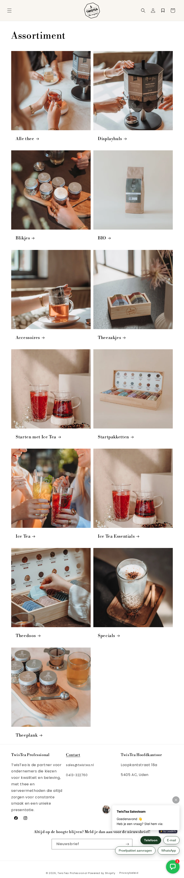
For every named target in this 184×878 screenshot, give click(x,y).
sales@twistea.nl (80, 765)
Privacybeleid (128, 873)
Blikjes (23, 238)
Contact (73, 754)
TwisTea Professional (72, 873)
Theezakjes (109, 337)
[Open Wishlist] (163, 10)
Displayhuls (110, 138)
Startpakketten (113, 437)
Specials (106, 635)
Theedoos (26, 635)
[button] (9, 10)
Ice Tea (23, 536)
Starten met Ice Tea (36, 437)
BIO (102, 238)
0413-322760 (77, 775)
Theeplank (27, 735)
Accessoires (28, 337)
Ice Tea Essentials (116, 536)
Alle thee (25, 138)
